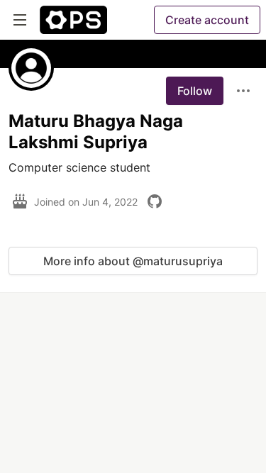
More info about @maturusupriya (133, 261)
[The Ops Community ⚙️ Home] (73, 20)
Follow (194, 91)
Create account (207, 20)
